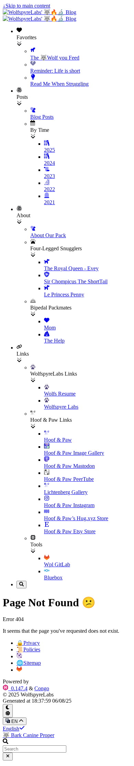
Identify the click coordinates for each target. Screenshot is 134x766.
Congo (41, 688)
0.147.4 (18, 688)
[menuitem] (73, 57)
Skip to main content (26, 6)
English (11, 729)
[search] (21, 584)
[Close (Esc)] (8, 756)
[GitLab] (19, 670)
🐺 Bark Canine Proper (28, 735)
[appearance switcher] (8, 710)
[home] (19, 656)
